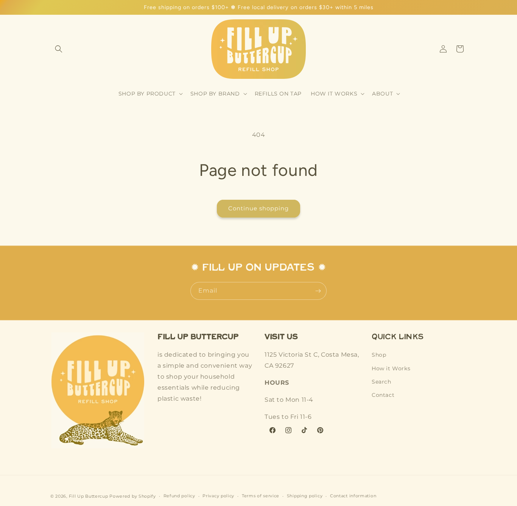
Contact (383, 394)
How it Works (391, 368)
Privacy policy (218, 495)
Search (381, 381)
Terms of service (260, 495)
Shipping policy (305, 495)
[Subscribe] (318, 291)
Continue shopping (258, 208)
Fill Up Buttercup (88, 496)
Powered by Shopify (132, 496)
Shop (379, 354)
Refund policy (179, 495)
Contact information (353, 495)
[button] (58, 49)
